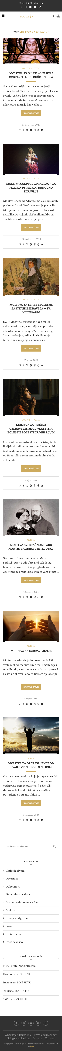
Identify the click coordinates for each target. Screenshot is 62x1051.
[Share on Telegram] (31, 130)
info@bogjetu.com (24, 966)
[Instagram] (26, 7)
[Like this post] (20, 130)
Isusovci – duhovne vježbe (22, 902)
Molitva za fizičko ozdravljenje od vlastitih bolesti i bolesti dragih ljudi (31, 428)
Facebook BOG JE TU (16, 974)
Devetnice (12, 878)
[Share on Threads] (38, 130)
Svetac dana (13, 934)
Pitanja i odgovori (17, 918)
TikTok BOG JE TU (15, 999)
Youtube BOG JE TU (16, 991)
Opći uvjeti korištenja (18, 1035)
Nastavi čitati (31, 113)
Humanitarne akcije (18, 894)
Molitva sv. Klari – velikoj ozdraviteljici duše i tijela (31, 75)
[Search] (53, 16)
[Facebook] (21, 7)
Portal (10, 926)
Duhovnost (13, 886)
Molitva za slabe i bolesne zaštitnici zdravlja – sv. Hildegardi (31, 308)
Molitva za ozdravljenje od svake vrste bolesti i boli (31, 765)
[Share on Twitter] (27, 130)
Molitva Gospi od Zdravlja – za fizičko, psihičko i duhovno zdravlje (31, 187)
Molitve (10, 910)
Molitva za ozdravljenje (31, 651)
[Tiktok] (40, 7)
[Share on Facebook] (23, 130)
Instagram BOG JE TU (17, 982)
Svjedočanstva (15, 942)
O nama (38, 1038)
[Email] (35, 7)
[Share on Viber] (35, 130)
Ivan (32, 1046)
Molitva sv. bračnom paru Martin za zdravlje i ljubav (31, 546)
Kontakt (50, 1038)
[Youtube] (30, 7)
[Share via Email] (42, 130)
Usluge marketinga (19, 1038)
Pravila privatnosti (45, 1035)
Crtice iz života (15, 871)
